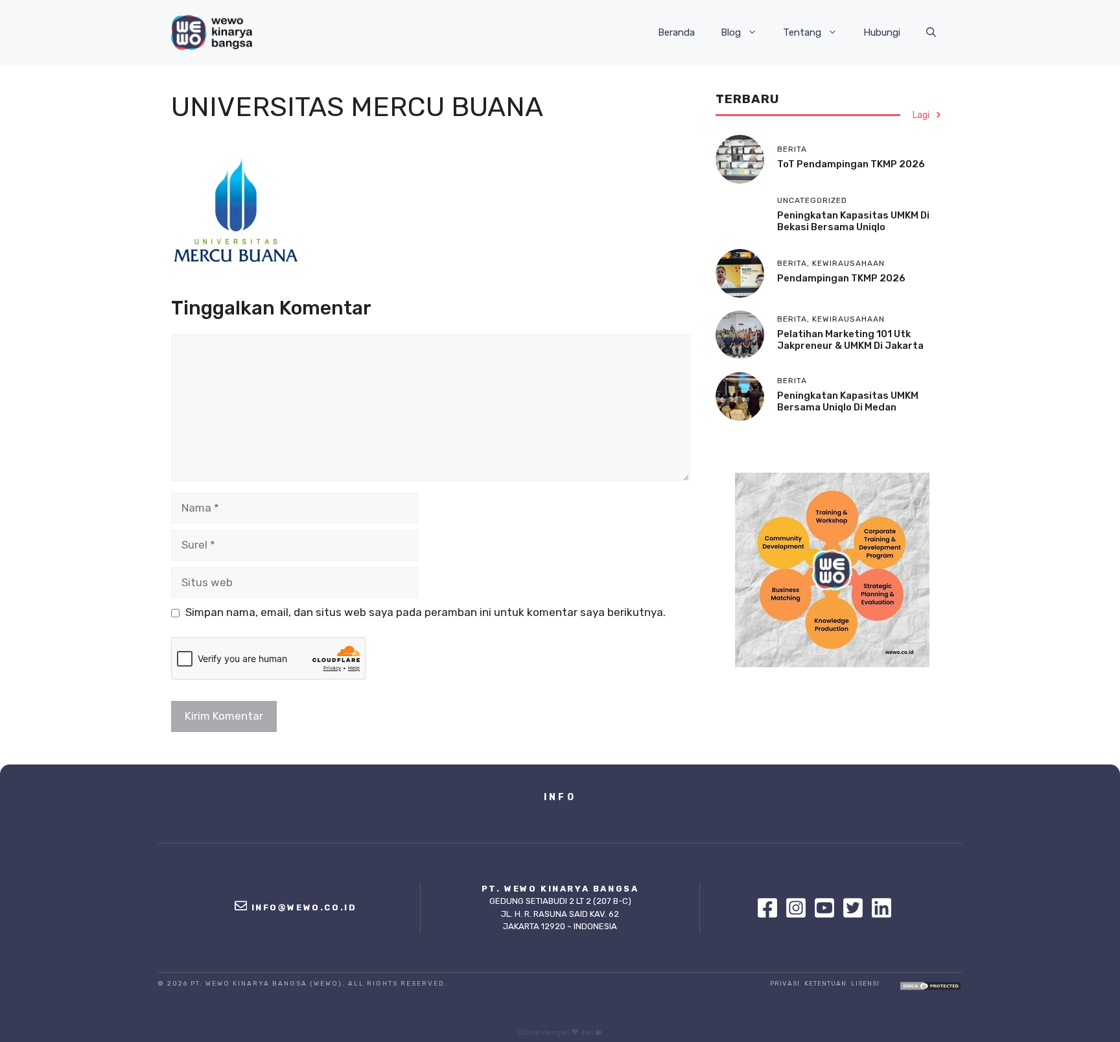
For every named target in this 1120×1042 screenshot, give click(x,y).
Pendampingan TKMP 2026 (841, 278)
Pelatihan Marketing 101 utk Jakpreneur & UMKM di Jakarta (850, 339)
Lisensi (865, 984)
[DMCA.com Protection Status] (930, 986)
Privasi (785, 984)
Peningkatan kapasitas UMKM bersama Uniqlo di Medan (847, 401)
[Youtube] (827, 908)
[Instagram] (799, 908)
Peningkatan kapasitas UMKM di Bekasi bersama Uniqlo (853, 221)
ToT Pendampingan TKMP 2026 (851, 164)
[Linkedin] (881, 908)
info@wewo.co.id (304, 907)
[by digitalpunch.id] (599, 1032)
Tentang (802, 32)
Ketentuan (825, 984)
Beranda (676, 32)
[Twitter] (856, 908)
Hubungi (881, 32)
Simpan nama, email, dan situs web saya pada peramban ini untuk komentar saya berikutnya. (425, 612)
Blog (731, 32)
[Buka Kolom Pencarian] (931, 32)
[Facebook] (770, 908)
